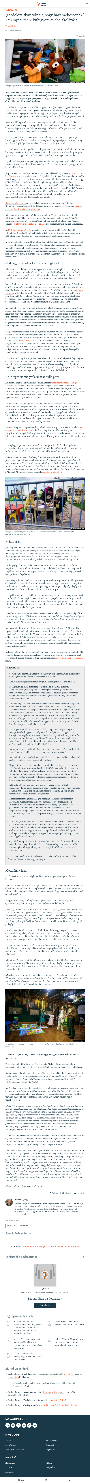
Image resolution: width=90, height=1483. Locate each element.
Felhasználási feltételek (14, 1450)
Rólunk (8, 1441)
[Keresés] (69, 1480)
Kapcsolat (50, 1445)
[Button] (80, 36)
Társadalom (11, 10)
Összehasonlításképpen (15, 203)
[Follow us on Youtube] (7, 1425)
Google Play (69, 1374)
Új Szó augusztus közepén (19, 230)
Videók (49, 1463)
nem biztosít (26, 341)
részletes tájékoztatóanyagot (64, 383)
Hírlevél (21, 1480)
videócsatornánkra (57, 1400)
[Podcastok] (45, 1480)
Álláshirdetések (52, 1441)
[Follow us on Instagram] (18, 1425)
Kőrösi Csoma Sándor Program (69, 658)
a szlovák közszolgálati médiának (29, 224)
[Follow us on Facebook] (13, 1425)
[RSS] (24, 1425)
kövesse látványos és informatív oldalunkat (58, 1405)
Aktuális (8, 1467)
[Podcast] (29, 1425)
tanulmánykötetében (52, 472)
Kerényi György (11, 26)
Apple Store (13, 1377)
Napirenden (10, 1463)
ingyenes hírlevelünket (53, 1392)
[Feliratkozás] (34, 1425)
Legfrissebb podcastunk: (21, 1257)
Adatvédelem (10, 1445)
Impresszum (51, 1450)
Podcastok (9, 1472)
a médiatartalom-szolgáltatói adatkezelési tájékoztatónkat (50, 1247)
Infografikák (51, 1467)
